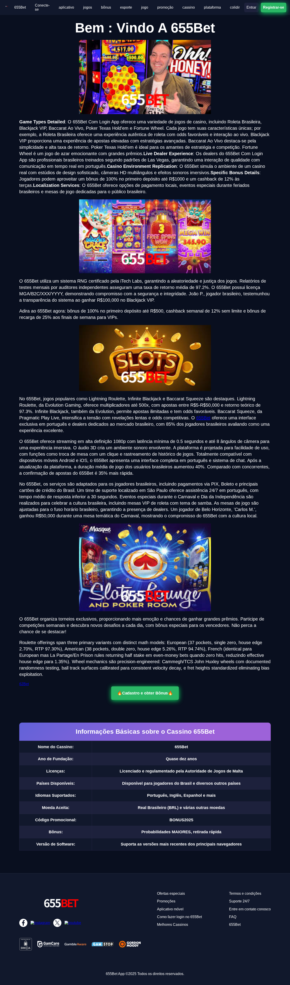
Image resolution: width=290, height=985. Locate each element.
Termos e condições (245, 893)
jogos (87, 7)
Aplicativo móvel (170, 909)
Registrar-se (273, 7)
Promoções (166, 901)
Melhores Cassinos (172, 924)
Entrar (251, 7)
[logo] (7, 7)
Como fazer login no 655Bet (179, 917)
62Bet (24, 684)
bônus (106, 7)
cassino (188, 7)
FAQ (232, 917)
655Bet (20, 7)
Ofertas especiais (171, 893)
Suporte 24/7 (239, 901)
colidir (235, 7)
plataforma (212, 7)
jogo (144, 7)
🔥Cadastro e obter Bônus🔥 (145, 693)
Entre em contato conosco (250, 909)
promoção (165, 7)
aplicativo (66, 7)
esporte (126, 7)
